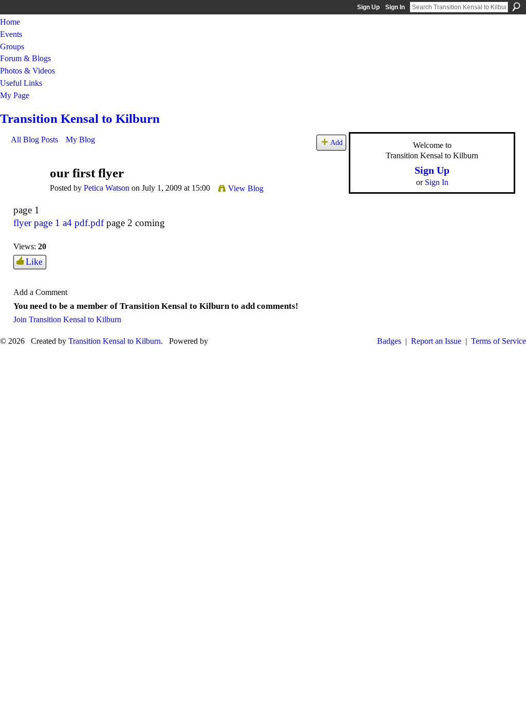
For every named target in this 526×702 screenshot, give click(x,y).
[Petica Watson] (27, 193)
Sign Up (368, 7)
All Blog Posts (34, 139)
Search (516, 6)
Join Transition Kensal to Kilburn (67, 319)
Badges (389, 341)
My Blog (80, 139)
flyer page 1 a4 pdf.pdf (58, 222)
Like (34, 261)
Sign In (395, 7)
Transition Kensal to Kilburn (80, 118)
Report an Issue (436, 341)
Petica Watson (106, 187)
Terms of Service (498, 341)
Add (336, 142)
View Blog (246, 188)
